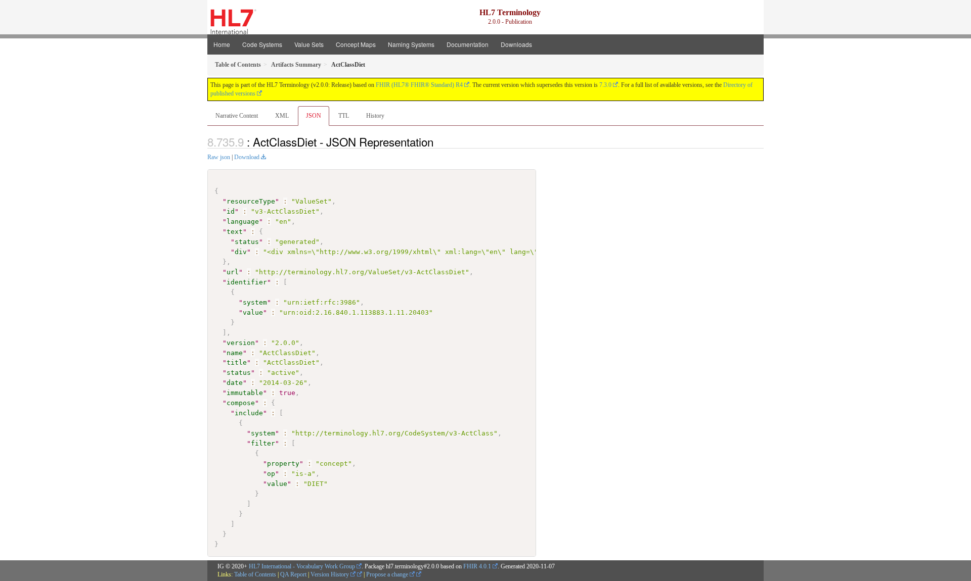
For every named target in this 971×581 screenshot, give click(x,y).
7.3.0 (605, 84)
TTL (343, 115)
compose (241, 403)
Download (246, 157)
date (235, 382)
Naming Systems (411, 44)
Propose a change (388, 574)
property (283, 463)
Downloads (516, 44)
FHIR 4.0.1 (477, 566)
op (271, 473)
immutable (245, 393)
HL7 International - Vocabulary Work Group (302, 566)
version (241, 343)
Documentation (468, 44)
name (235, 353)
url (233, 272)
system (255, 302)
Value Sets (309, 44)
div (241, 252)
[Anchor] (439, 141)
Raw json (218, 157)
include (249, 413)
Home (221, 44)
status (247, 242)
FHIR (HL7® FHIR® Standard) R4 (419, 84)
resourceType (251, 201)
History (375, 115)
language (243, 221)
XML (282, 115)
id (231, 211)
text (235, 231)
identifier (247, 282)
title (237, 362)
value (253, 312)
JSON (313, 115)
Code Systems (262, 44)
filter (263, 443)
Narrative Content (236, 115)
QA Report (293, 574)
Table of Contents (255, 574)
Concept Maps (356, 44)
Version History (330, 574)
